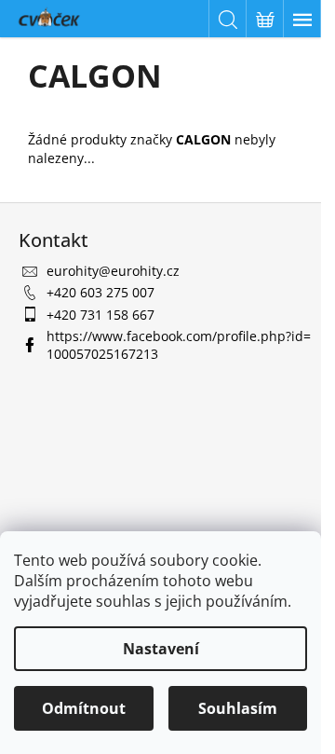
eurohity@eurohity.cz (113, 271)
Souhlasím (237, 708)
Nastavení (161, 648)
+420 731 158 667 (100, 314)
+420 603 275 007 (100, 292)
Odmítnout (84, 708)
